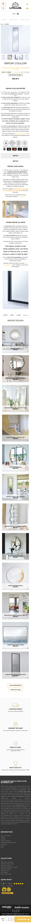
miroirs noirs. (21, 196)
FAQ (2, 847)
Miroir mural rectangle (15, 496)
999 (15, 498)
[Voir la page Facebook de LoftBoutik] (1, 883)
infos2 (15, 161)
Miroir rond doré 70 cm (15, 437)
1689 (15, 468)
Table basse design (6, 865)
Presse (2, 846)
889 (15, 527)
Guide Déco (4, 844)
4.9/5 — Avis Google (7, 886)
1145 (15, 675)
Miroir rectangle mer (15, 644)
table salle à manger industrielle (9, 867)
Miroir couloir (15, 63)
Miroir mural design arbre (15, 378)
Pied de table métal (6, 874)
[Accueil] (15, 5)
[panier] (27, 8)
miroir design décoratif (21, 133)
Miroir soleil (15, 348)
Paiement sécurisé (5, 840)
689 (15, 616)
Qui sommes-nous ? (6, 835)
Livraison (3, 839)
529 (15, 438)
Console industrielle (6, 868)
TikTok (10, 883)
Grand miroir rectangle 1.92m (15, 407)
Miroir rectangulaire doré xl (15, 615)
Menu (14, 13)
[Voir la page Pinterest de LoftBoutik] (5, 883)
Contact (3, 837)
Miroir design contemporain (15, 526)
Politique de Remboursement (8, 842)
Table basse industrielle (7, 862)
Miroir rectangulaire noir (15, 674)
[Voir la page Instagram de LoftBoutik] (3, 883)
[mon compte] (27, 4)
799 (15, 349)
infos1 (15, 156)
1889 (15, 409)
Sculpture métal (5, 870)
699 (15, 379)
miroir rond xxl (16, 467)
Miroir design (4, 872)
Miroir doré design (15, 585)
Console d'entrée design (7, 863)
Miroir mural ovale (15, 556)
